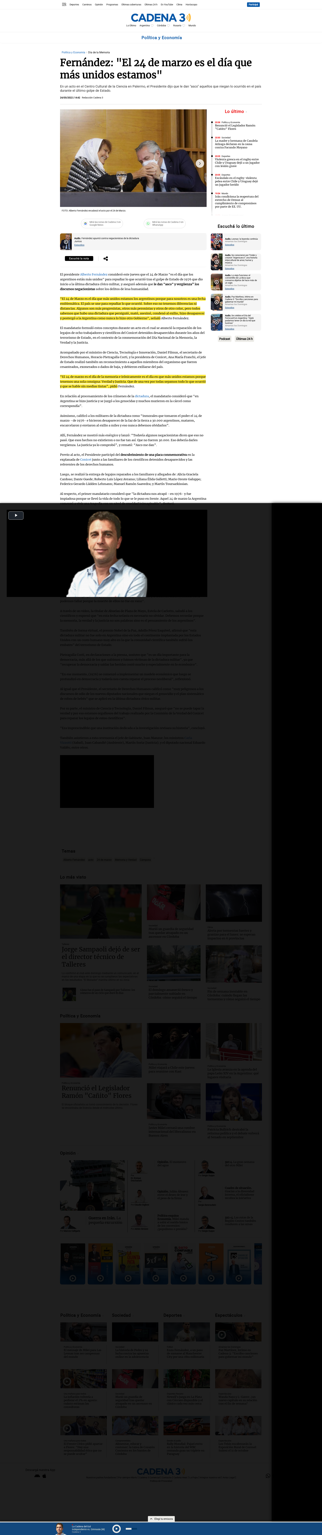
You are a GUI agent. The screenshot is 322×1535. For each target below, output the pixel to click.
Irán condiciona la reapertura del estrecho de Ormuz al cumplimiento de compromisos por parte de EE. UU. (236, 201)
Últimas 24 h (151, 4)
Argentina (145, 25)
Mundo (192, 25)
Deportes (74, 4)
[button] (200, 163)
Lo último (235, 111)
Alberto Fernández (94, 274)
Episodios (79, 245)
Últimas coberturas (131, 4)
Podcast (224, 339)
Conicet (85, 459)
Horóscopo (191, 4)
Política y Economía (74, 52)
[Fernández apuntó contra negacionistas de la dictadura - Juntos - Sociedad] (65, 241)
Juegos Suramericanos (233, 215)
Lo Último (131, 25)
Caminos (87, 4)
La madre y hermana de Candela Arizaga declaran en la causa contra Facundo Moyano (236, 144)
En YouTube (167, 4)
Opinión (99, 4)
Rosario (177, 25)
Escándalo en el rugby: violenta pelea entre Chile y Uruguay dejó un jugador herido (236, 181)
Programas (112, 4)
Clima (179, 4)
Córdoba (161, 25)
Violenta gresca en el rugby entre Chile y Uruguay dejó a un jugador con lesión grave (237, 163)
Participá (253, 4)
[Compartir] (105, 259)
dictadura (142, 396)
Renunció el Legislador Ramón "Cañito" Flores (235, 127)
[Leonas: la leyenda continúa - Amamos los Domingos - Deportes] (216, 241)
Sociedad (226, 137)
